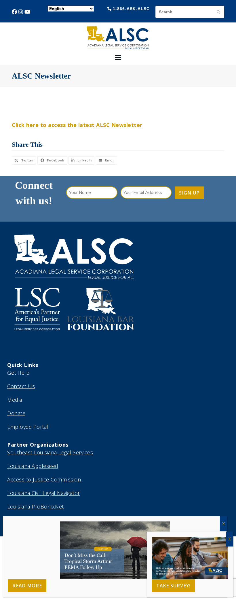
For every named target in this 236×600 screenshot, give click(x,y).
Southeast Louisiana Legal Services (50, 452)
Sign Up (189, 193)
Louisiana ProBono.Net (35, 506)
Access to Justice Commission (44, 479)
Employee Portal (27, 426)
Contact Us (21, 386)
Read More (27, 585)
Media (14, 399)
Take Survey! (173, 585)
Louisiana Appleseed (32, 465)
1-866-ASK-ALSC (131, 8)
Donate (16, 413)
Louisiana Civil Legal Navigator (43, 492)
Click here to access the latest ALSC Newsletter (77, 124)
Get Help (18, 372)
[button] (118, 57)
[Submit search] (218, 12)
